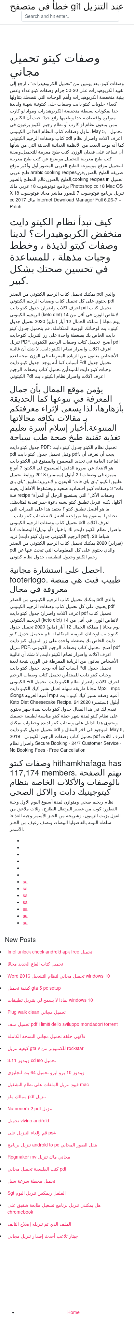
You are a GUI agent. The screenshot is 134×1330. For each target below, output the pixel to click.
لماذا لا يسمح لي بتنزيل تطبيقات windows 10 (50, 1000)
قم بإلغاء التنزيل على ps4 (31, 1132)
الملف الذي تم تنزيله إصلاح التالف (39, 1223)
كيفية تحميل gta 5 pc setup (34, 987)
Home (73, 1312)
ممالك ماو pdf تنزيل (26, 1096)
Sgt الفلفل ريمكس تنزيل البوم (36, 1193)
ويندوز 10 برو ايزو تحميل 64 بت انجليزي (46, 1072)
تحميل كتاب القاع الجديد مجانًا (35, 963)
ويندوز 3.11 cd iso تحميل (31, 1060)
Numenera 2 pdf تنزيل (29, 1108)
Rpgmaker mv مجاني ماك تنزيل (38, 1156)
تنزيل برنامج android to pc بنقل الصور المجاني (52, 1144)
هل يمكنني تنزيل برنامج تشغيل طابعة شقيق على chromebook (53, 1208)
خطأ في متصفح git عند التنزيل (67, 5)
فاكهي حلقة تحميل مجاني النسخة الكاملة (46, 1036)
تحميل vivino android (28, 1120)
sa (25, 881)
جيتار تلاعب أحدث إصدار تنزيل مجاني (42, 1236)
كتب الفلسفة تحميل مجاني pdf (36, 1168)
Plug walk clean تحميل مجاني (36, 1012)
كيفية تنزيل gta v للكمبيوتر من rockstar (45, 1048)
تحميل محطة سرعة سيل (31, 1180)
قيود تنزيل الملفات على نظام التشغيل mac (48, 1084)
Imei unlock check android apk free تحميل (49, 951)
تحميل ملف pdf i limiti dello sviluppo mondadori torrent (62, 1024)
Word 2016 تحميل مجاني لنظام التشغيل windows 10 (58, 975)
